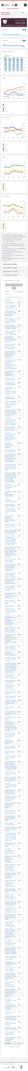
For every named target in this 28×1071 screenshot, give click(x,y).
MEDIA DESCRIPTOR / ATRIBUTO (10, 264)
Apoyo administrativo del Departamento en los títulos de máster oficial (10, 812)
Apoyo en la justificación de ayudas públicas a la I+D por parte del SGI (10, 779)
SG (19, 300)
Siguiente (17, 1046)
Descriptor (7, 300)
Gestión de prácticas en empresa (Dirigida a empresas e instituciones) (11, 648)
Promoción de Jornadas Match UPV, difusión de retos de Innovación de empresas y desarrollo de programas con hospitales (11, 950)
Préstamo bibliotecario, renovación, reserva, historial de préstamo (10, 429)
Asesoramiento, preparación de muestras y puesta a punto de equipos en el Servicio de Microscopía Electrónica (10, 421)
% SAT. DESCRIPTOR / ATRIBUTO (10, 268)
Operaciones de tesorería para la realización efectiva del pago (10, 560)
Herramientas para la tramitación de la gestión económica (10, 773)
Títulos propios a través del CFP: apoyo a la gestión (10, 845)
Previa (10, 1046)
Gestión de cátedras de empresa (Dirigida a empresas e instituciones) (11, 333)
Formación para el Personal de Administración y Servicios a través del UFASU (10, 518)
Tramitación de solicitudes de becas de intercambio (10, 1023)
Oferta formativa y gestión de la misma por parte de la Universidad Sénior (11, 532)
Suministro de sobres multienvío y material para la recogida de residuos (11, 327)
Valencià (14, 1)
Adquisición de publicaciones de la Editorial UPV (9, 742)
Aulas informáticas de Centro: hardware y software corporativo (10, 969)
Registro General (9, 606)
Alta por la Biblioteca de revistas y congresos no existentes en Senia (10, 307)
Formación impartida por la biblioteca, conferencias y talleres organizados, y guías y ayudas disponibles (11, 404)
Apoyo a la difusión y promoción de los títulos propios (10, 602)
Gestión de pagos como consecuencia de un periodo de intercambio (10, 792)
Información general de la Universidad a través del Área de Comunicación (10, 903)
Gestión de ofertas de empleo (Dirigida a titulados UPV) (10, 1033)
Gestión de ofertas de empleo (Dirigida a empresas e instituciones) (11, 676)
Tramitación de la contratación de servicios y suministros (10, 963)
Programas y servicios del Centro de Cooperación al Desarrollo (11, 829)
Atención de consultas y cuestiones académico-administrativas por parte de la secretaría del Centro (10, 976)
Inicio (3, 8)
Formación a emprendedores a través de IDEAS (10, 1001)
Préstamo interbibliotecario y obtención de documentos (11, 500)
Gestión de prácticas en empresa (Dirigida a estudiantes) (10, 1039)
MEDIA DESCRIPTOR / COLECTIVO (10, 271)
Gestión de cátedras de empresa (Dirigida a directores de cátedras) (10, 575)
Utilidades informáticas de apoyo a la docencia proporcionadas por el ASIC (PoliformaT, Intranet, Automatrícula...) (11, 867)
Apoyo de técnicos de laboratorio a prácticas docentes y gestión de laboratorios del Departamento (10, 354)
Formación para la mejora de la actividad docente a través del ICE (11, 713)
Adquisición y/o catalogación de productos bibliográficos (10, 653)
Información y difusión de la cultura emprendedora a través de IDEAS (11, 958)
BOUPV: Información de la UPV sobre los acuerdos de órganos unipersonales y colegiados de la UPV (10, 883)
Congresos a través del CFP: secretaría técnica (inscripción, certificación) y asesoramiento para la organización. (11, 412)
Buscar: (7, 294)
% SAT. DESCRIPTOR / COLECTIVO (10, 275)
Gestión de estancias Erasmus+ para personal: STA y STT (10, 748)
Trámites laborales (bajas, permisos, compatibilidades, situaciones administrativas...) (11, 859)
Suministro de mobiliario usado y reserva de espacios (10, 757)
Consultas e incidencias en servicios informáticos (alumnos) (10, 659)
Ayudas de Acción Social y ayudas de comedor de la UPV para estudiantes (10, 1018)
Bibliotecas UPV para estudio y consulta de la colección (10, 526)
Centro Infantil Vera (9, 302)
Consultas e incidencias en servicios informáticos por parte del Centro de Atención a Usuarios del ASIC (10, 467)
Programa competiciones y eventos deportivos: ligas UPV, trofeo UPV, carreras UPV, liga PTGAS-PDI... (10, 567)
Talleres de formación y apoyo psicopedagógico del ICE (10, 891)
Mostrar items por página (14, 291)
